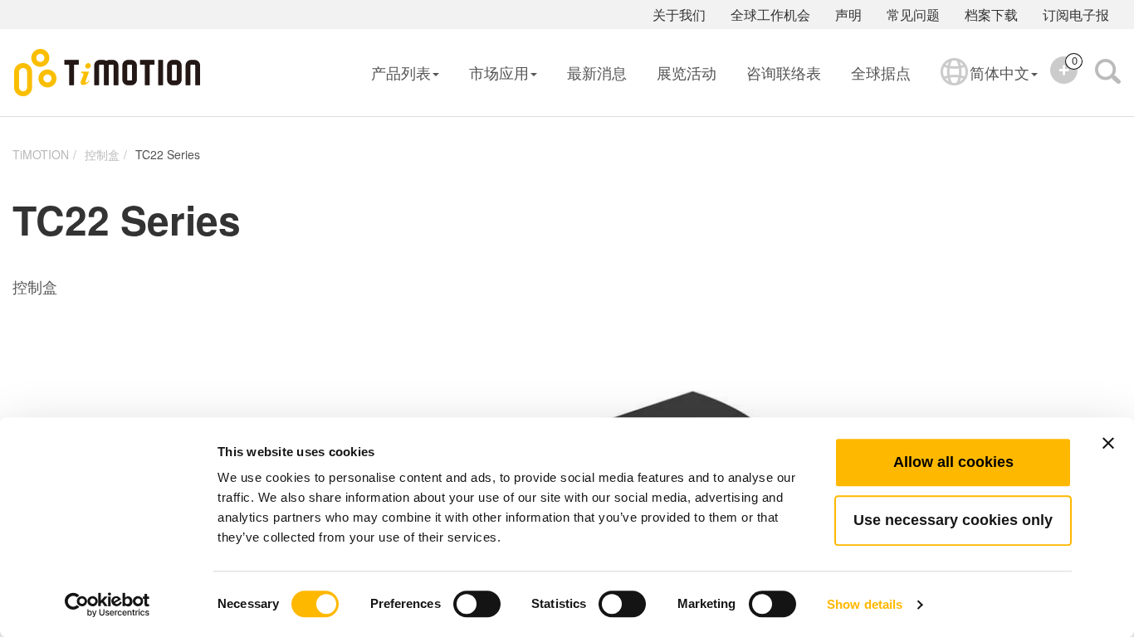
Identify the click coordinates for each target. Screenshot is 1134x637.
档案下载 (991, 14)
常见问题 (913, 14)
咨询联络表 (783, 72)
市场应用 (499, 72)
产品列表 (401, 72)
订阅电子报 (1076, 14)
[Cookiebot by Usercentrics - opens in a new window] (107, 604)
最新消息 (597, 72)
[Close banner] (1108, 443)
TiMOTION (40, 154)
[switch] (477, 604)
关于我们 (679, 14)
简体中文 (999, 72)
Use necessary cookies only (953, 520)
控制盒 (102, 154)
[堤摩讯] (107, 73)
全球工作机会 (770, 14)
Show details (864, 604)
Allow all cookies (953, 462)
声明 (848, 14)
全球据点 (881, 72)
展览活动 (686, 72)
